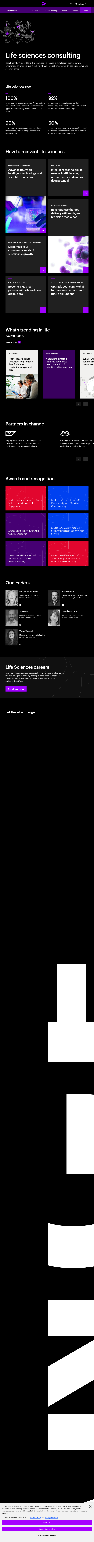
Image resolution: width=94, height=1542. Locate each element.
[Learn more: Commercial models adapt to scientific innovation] (26, 254)
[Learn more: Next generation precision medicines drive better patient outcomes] (68, 236)
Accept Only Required (47, 1529)
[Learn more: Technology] (68, 177)
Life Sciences (11, 10)
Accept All (47, 1522)
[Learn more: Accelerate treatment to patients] (68, 294)
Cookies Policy (35, 1518)
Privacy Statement (51, 1518)
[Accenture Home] (44, 3)
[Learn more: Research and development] (26, 196)
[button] (16, 689)
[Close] (90, 1506)
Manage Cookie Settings (47, 1535)
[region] (47, 1522)
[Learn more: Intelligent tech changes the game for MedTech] (26, 294)
